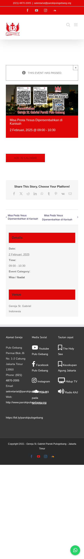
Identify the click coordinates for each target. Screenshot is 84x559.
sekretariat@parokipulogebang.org (52, 3)
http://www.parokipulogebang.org (26, 402)
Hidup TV (71, 381)
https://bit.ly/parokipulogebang (24, 417)
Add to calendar (25, 158)
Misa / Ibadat (17, 277)
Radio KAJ (71, 392)
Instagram (43, 381)
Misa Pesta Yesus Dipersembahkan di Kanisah (23, 217)
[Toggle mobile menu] (76, 25)
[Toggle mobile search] (68, 25)
